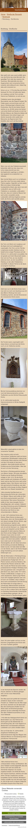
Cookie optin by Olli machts (22, 827)
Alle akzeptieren (14, 813)
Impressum (4, 825)
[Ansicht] (14, 52)
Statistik (21, 793)
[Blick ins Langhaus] (14, 276)
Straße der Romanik (14, 14)
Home (3, 14)
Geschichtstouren (20, 10)
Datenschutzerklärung (14, 825)
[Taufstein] (14, 426)
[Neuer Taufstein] (14, 617)
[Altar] (14, 666)
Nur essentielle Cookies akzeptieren (14, 817)
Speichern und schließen (14, 822)
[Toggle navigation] (3, 10)
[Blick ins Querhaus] (14, 749)
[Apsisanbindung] (14, 221)
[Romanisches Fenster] (14, 318)
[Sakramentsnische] (14, 368)
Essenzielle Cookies (11, 793)
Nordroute (6, 16)
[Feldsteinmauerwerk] (14, 143)
